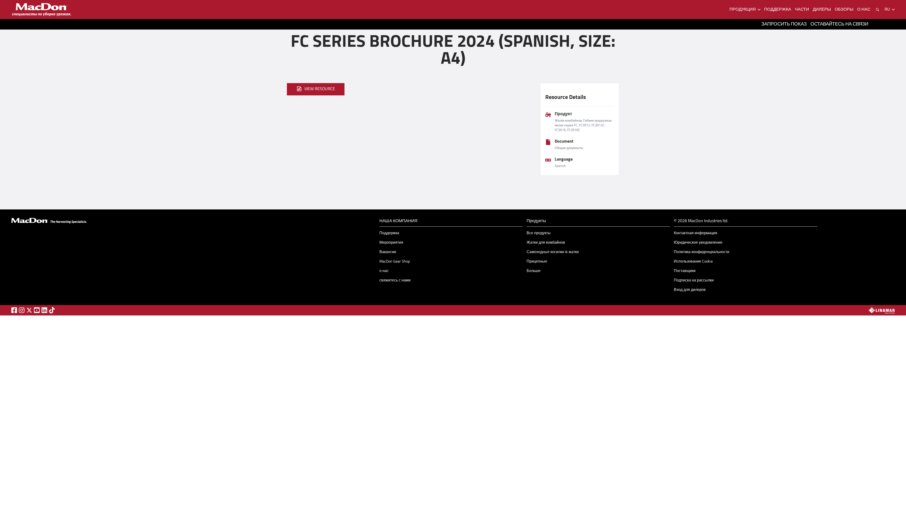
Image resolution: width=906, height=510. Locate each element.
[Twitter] (29, 310)
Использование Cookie (693, 262)
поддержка (777, 10)
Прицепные (537, 262)
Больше (534, 271)
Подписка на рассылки (694, 280)
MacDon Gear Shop (394, 262)
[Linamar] (881, 310)
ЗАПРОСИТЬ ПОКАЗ (784, 24)
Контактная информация (695, 233)
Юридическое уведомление (698, 243)
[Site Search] (877, 9)
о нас (863, 10)
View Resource (319, 89)
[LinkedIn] (44, 310)
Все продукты (539, 233)
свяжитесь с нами (395, 280)
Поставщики (685, 271)
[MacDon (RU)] (41, 9)
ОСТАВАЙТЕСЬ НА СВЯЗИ (839, 24)
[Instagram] (22, 310)
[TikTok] (52, 310)
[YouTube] (37, 310)
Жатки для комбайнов (546, 243)
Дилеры (822, 10)
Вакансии (387, 252)
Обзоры (844, 10)
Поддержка (389, 233)
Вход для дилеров (690, 290)
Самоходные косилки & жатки (553, 252)
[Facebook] (14, 310)
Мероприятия (391, 243)
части (802, 10)
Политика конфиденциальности (701, 252)
